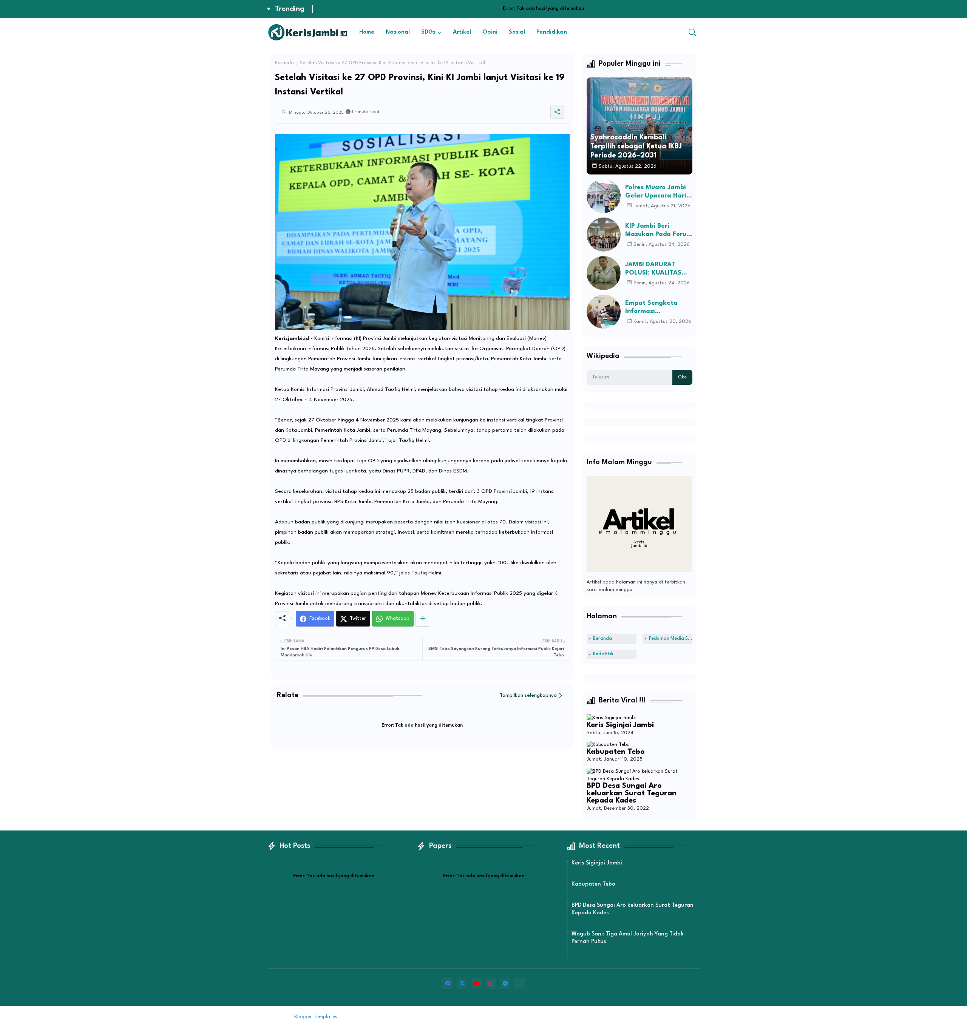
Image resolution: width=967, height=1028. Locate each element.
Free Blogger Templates (401, 1016)
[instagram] (490, 983)
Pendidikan (551, 32)
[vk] (519, 983)
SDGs (428, 32)
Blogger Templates (315, 1016)
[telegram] (505, 983)
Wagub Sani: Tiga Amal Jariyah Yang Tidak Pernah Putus (628, 938)
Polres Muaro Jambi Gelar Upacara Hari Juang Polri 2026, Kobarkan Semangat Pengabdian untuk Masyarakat (657, 192)
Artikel (462, 32)
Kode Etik (603, 654)
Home (366, 32)
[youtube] (476, 983)
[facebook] (447, 983)
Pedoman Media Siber (670, 638)
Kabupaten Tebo (616, 752)
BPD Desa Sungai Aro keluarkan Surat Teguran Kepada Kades (632, 793)
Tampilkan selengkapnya (528, 695)
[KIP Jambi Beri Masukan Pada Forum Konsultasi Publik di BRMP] (604, 235)
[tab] (367, 32)
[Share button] (423, 619)
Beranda (284, 63)
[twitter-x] (462, 983)
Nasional (398, 32)
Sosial (517, 32)
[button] (692, 32)
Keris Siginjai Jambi (620, 725)
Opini (489, 32)
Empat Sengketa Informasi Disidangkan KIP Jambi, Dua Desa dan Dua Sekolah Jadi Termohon (657, 307)
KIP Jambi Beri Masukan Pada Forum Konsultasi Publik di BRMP (658, 230)
